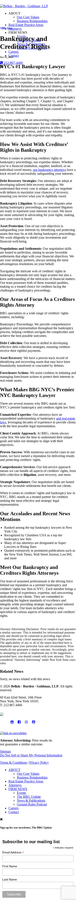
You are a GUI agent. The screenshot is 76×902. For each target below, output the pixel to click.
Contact (13, 55)
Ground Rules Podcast (32, 804)
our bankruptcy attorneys (49, 170)
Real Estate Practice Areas (25, 25)
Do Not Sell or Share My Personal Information (31, 755)
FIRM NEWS (17, 789)
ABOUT (14, 770)
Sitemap (5, 751)
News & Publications (31, 800)
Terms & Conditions (13, 762)
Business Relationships (32, 21)
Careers (13, 51)
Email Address (13, 852)
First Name (9, 866)
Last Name (9, 879)
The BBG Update (29, 796)
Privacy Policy (39, 762)
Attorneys (15, 28)
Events (21, 793)
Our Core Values (28, 17)
